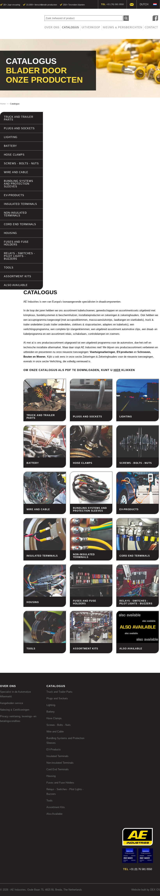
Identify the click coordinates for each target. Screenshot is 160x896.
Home (3, 104)
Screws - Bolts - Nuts (21, 163)
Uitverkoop (91, 27)
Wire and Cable (16, 172)
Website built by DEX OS (145, 889)
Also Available (16, 285)
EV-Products (14, 195)
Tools (8, 267)
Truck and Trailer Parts (18, 118)
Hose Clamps (14, 154)
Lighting (10, 137)
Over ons (52, 27)
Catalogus (70, 27)
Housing (10, 233)
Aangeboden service (11, 703)
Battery (10, 145)
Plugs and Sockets (19, 128)
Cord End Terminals (20, 224)
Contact (151, 27)
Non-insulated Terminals (15, 214)
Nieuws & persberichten (122, 27)
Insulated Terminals (20, 204)
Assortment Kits (17, 276)
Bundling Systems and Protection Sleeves (18, 184)
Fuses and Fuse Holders (16, 243)
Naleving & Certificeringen (14, 709)
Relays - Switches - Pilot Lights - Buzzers (19, 256)
